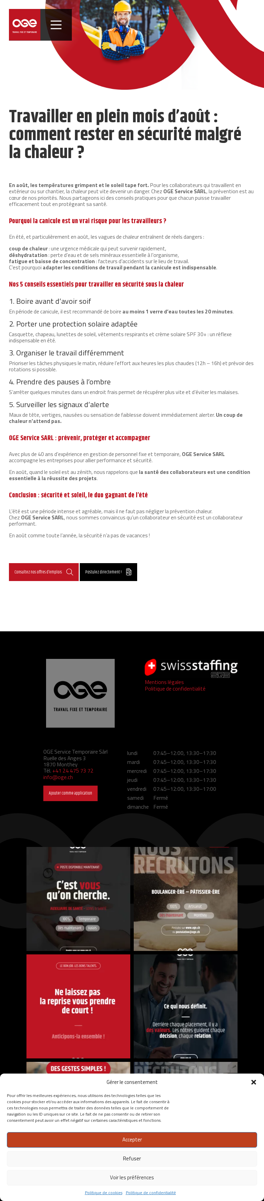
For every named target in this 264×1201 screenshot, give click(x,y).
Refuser (132, 1158)
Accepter (132, 1139)
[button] (253, 1082)
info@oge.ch (58, 777)
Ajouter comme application (70, 793)
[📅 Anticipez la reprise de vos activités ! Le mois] (78, 1006)
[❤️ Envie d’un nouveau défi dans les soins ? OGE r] (78, 899)
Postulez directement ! (103, 572)
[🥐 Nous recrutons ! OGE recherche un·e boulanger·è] (186, 899)
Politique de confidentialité (151, 1192)
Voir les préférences (132, 1177)
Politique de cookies (103, 1192)
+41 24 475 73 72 (73, 770)
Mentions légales (164, 682)
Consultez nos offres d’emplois (38, 572)
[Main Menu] (56, 25)
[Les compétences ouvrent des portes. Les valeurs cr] (186, 1006)
